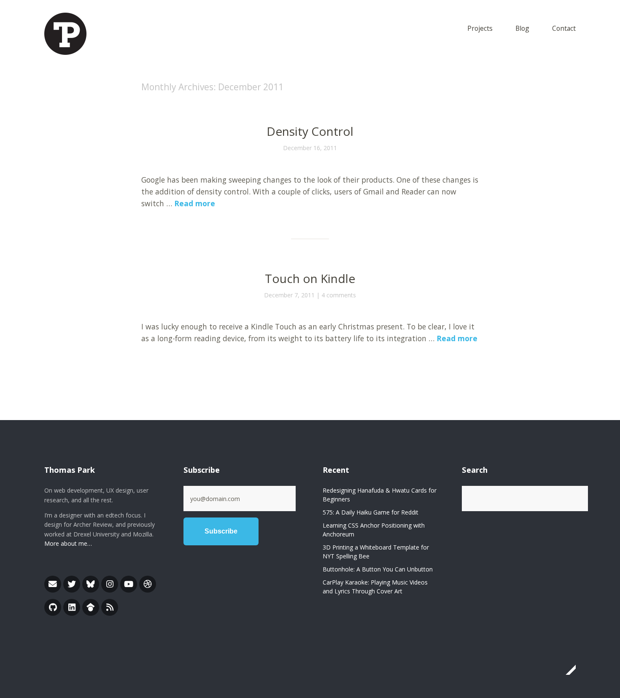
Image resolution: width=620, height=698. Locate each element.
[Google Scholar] (90, 607)
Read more (194, 203)
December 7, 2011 (289, 295)
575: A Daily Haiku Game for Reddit (370, 512)
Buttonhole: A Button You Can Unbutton (378, 569)
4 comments (338, 295)
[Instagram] (109, 584)
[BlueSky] (90, 584)
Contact (564, 29)
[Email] (52, 584)
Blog (522, 29)
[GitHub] (52, 607)
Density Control (310, 131)
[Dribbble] (147, 584)
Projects (480, 29)
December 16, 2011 (310, 148)
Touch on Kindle (310, 278)
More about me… (68, 543)
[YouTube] (128, 584)
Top (567, 670)
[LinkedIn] (71, 607)
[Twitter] (71, 584)
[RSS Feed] (109, 607)
